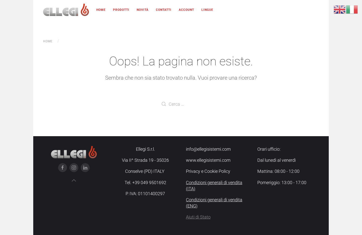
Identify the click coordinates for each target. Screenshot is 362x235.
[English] (340, 9)
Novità (142, 10)
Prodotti (121, 10)
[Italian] (352, 9)
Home (101, 10)
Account (186, 10)
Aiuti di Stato (198, 217)
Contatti (163, 10)
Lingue (207, 10)
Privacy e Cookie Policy (208, 171)
